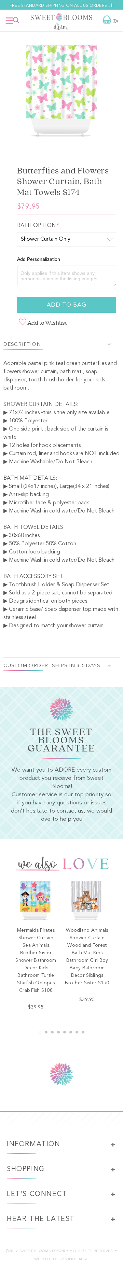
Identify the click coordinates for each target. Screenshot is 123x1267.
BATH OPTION (37, 225)
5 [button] (64, 1032)
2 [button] (46, 1032)
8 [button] (83, 1032)
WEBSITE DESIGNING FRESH (61, 1259)
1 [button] (40, 1032)
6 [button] (70, 1032)
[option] (61, 93)
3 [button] (52, 1032)
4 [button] (58, 1032)
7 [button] (77, 1032)
